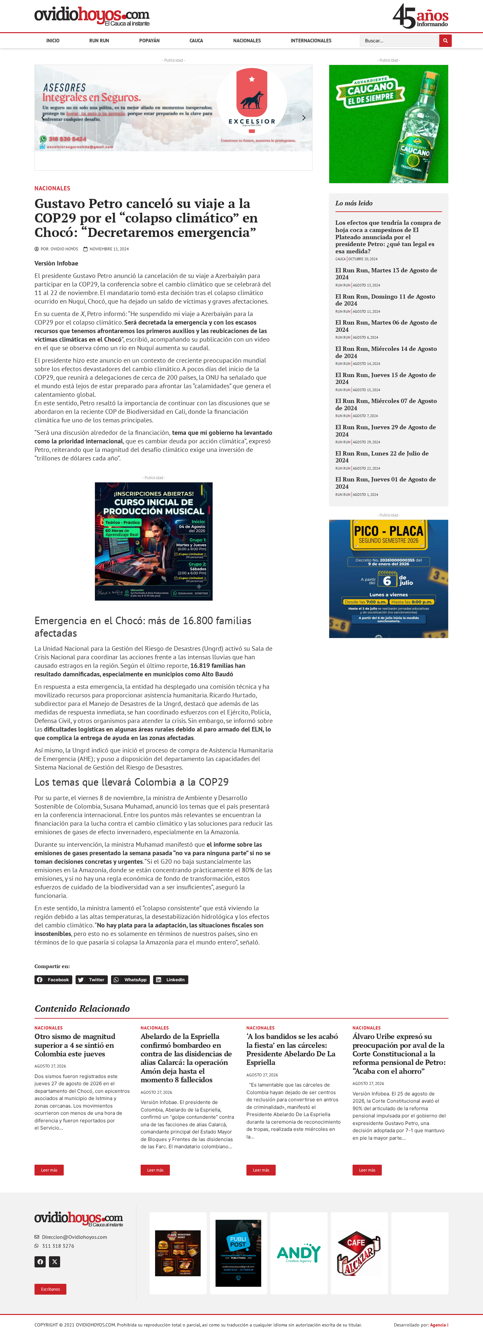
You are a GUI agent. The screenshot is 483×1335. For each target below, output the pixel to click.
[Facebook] (40, 1261)
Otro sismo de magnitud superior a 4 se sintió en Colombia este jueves (74, 1044)
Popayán (149, 40)
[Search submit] (445, 40)
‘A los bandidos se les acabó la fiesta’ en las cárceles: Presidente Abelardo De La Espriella (292, 1049)
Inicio (52, 40)
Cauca (196, 40)
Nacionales (247, 40)
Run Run (99, 40)
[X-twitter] (54, 1261)
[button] (43, 118)
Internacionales (311, 40)
